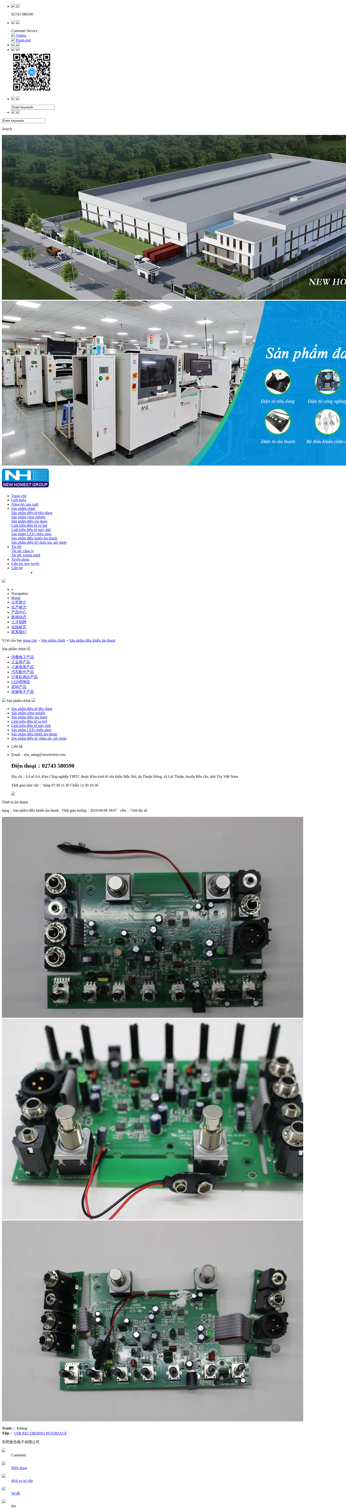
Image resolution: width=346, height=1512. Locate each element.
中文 (38, 572)
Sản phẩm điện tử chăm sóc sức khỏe (39, 542)
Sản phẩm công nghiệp (28, 517)
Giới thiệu (18, 500)
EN (47, 572)
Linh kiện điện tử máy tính (31, 530)
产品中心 (18, 612)
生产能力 (18, 607)
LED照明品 (20, 682)
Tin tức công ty (22, 551)
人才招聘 (18, 622)
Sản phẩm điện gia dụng (29, 521)
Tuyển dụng (20, 559)
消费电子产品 (22, 657)
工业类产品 (20, 662)
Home (15, 598)
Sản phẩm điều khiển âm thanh (34, 538)
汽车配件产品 (22, 672)
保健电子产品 (22, 692)
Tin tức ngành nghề (25, 555)
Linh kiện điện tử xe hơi (29, 525)
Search (7, 129)
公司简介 (18, 602)
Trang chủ (18, 496)
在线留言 (18, 627)
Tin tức (16, 547)
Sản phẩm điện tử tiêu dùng (31, 513)
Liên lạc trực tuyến (25, 564)
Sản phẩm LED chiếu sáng (31, 534)
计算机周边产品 (24, 677)
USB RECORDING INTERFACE (40, 1433)
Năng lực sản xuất (24, 504)
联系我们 (18, 632)
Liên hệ (17, 568)
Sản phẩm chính (23, 509)
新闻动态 (18, 617)
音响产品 (18, 687)
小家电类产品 (22, 667)
